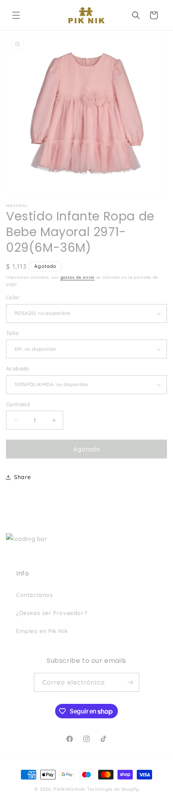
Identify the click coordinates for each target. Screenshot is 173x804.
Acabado (17, 368)
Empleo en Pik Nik (42, 631)
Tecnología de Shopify (113, 789)
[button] (16, 15)
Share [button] (22, 477)
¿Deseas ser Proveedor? (51, 613)
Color (13, 297)
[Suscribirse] (130, 682)
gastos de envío (77, 277)
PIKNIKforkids (69, 789)
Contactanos (34, 594)
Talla (12, 333)
